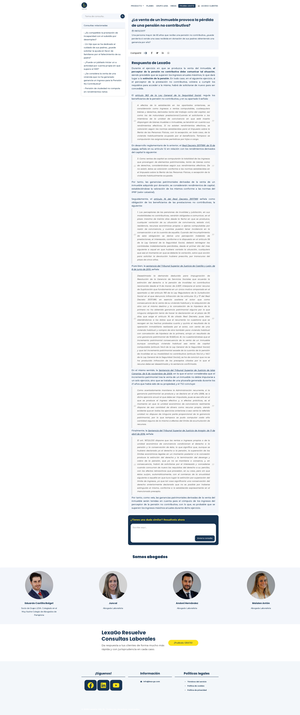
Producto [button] (136, 6)
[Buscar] (122, 16)
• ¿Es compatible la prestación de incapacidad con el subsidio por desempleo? (101, 36)
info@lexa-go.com (151, 681)
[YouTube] (116, 685)
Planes (150, 6)
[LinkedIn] (103, 685)
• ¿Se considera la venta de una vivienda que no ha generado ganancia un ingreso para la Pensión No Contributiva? (102, 78)
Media (173, 6)
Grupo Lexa (162, 6)
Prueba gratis (187, 6)
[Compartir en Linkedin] (162, 53)
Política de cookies (195, 686)
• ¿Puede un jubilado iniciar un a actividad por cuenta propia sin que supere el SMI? (102, 65)
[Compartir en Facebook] (151, 53)
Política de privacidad (197, 690)
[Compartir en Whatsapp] (168, 53)
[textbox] (173, 533)
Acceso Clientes (209, 6)
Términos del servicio (196, 682)
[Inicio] (84, 6)
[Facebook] (90, 685)
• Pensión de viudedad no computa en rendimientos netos (102, 90)
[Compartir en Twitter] (157, 53)
